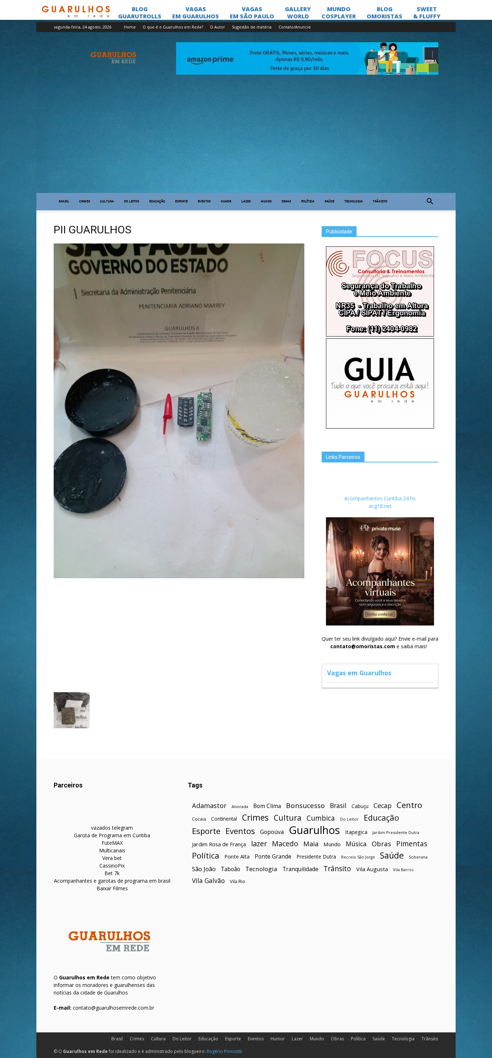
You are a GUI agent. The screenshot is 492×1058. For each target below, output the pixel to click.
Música (356, 844)
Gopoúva (272, 832)
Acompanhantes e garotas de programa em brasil (112, 880)
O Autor (217, 27)
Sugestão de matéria (252, 27)
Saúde (329, 202)
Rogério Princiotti (224, 1051)
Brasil (64, 202)
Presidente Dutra (316, 856)
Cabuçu (360, 806)
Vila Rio (237, 881)
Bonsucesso (305, 805)
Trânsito (380, 202)
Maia (310, 843)
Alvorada (240, 806)
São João (204, 869)
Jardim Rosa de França (219, 844)
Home (130, 27)
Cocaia (199, 819)
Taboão (230, 869)
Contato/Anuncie (294, 27)
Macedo (285, 843)
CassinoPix (112, 865)
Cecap (383, 805)
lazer (259, 843)
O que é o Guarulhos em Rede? (173, 27)
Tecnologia (353, 202)
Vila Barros (403, 869)
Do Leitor (131, 202)
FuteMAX (112, 842)
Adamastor (209, 805)
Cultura (107, 202)
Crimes (84, 202)
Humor (226, 202)
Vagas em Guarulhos (359, 672)
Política (307, 202)
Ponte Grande (273, 856)
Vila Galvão (208, 880)
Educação (157, 202)
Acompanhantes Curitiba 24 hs (380, 498)
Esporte (181, 202)
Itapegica (356, 832)
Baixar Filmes (112, 888)
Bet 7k (112, 873)
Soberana (418, 857)
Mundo (266, 202)
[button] (429, 201)
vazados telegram (112, 827)
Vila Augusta (372, 869)
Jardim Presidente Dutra (395, 832)
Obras (286, 202)
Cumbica (321, 818)
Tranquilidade (300, 869)
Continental (224, 818)
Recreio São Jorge (358, 857)
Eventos (204, 202)
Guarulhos (314, 830)
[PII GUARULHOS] (179, 576)
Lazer (246, 202)
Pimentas (412, 843)
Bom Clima (267, 806)
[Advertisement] (246, 138)
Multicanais (112, 850)
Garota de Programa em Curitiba (112, 835)
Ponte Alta (237, 856)
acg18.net (380, 505)
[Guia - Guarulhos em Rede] (380, 426)
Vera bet (112, 858)
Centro (409, 805)
